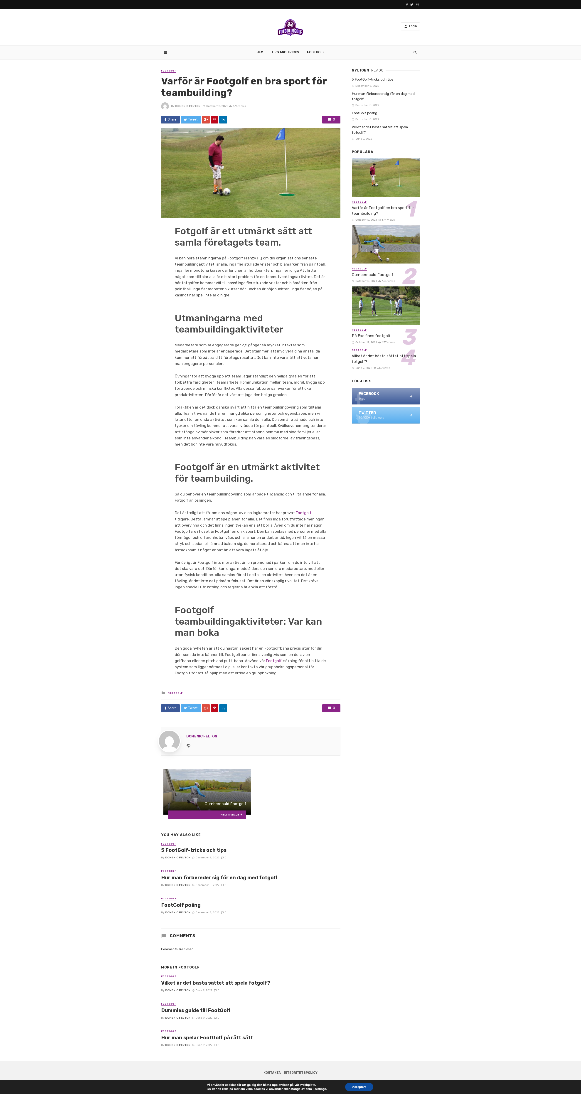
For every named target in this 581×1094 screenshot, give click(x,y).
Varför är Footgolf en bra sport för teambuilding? (383, 210)
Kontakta (272, 1073)
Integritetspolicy (301, 1073)
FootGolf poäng (181, 905)
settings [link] (320, 1089)
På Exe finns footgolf (371, 335)
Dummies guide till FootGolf (196, 1010)
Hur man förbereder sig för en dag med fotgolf (219, 877)
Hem (259, 52)
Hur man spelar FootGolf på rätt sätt (207, 1037)
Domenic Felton (187, 106)
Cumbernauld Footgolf (372, 274)
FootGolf (168, 70)
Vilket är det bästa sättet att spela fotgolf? (215, 983)
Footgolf (316, 52)
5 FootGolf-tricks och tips (193, 850)
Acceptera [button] (359, 1087)
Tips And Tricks (285, 52)
